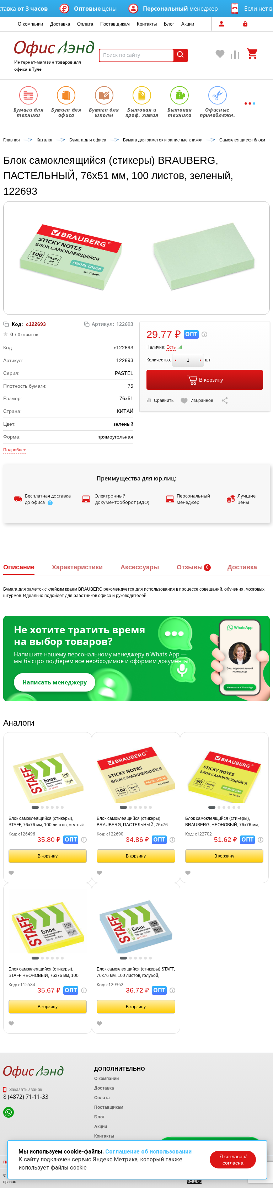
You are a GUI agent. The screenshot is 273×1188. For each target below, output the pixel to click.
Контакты (147, 24)
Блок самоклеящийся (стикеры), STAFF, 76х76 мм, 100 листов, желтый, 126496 (47, 822)
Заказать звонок (25, 1089)
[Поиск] (180, 55)
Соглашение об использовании (148, 1151)
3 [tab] (49, 808)
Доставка (60, 24)
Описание (18, 567)
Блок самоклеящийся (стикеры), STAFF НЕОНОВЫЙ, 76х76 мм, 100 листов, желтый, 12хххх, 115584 (44, 973)
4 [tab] (54, 808)
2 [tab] (44, 808)
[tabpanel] (48, 777)
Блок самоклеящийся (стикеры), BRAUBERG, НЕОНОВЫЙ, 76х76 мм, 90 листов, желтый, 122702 (222, 822)
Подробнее (14, 449)
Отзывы (190, 567)
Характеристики (77, 567)
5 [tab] (59, 808)
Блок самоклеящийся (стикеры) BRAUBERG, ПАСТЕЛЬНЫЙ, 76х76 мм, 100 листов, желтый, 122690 (132, 822)
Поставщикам (115, 24)
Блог (169, 24)
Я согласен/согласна (233, 1160)
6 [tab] (64, 808)
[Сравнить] (235, 56)
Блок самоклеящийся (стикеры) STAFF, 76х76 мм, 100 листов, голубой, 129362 (136, 973)
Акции (187, 24)
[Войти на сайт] (247, 24)
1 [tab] (35, 808)
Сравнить (163, 400)
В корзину (211, 380)
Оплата (85, 24)
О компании (30, 24)
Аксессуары (140, 567)
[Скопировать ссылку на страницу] (225, 400)
